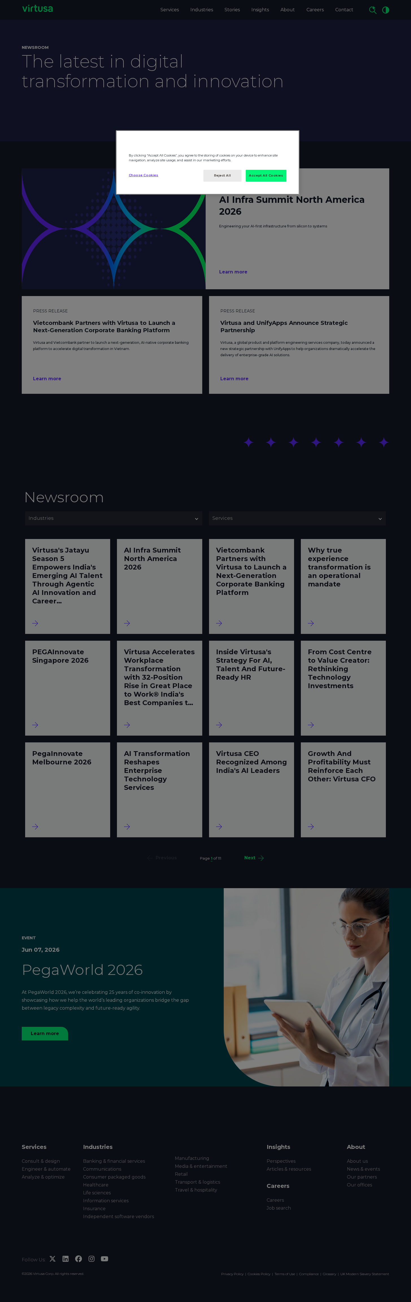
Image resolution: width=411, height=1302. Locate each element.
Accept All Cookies (266, 175)
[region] (207, 162)
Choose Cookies (143, 175)
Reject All (222, 175)
